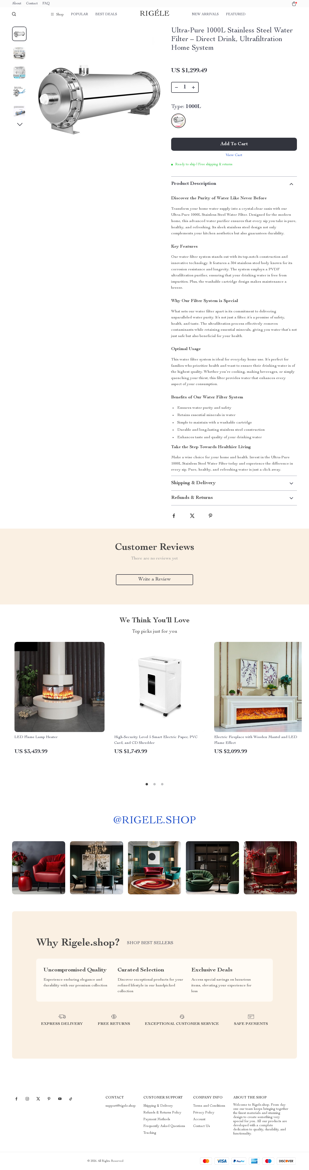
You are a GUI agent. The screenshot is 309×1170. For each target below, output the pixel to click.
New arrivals (205, 14)
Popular (79, 14)
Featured (236, 14)
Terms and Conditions (209, 1106)
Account (199, 1119)
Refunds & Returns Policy (162, 1112)
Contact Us (201, 1126)
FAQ (46, 3)
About (16, 3)
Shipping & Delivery (158, 1106)
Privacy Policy (203, 1112)
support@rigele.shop (120, 1106)
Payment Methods (156, 1119)
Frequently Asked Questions (164, 1126)
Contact (32, 3)
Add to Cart (234, 144)
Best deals (106, 14)
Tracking (149, 1133)
